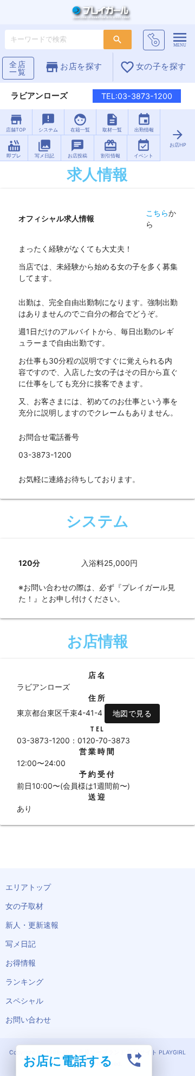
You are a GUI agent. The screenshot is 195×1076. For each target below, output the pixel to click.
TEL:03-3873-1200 (136, 96)
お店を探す (73, 67)
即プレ (13, 148)
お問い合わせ (28, 1019)
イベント (143, 148)
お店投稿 (77, 148)
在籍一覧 (80, 123)
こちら (157, 212)
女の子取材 (24, 905)
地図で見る (132, 713)
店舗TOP (16, 123)
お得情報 (20, 962)
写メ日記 (44, 148)
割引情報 (110, 148)
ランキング (24, 981)
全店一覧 (18, 68)
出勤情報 (144, 123)
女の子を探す (153, 67)
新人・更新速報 (31, 924)
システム (48, 123)
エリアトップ (28, 887)
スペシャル (24, 1000)
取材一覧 (112, 123)
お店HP (178, 138)
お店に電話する (68, 1060)
